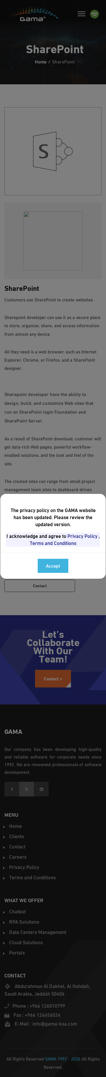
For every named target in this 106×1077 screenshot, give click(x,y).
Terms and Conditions (53, 543)
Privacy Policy (82, 536)
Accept (53, 565)
